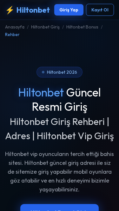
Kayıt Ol (100, 10)
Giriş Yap (68, 10)
